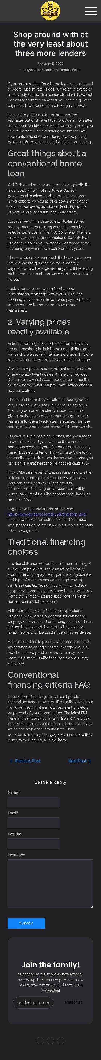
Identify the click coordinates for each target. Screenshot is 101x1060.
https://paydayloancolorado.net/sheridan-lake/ (48, 514)
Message (16, 855)
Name (14, 792)
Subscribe (73, 1002)
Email (13, 813)
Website (14, 834)
